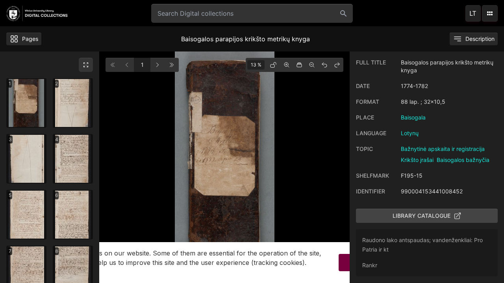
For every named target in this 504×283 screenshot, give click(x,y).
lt (472, 13)
